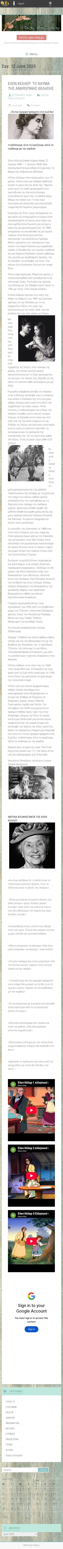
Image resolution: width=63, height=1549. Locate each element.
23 (12, 1503)
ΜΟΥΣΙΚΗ (10, 1428)
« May (4, 1517)
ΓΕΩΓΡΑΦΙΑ (11, 1407)
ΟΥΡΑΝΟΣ (10, 1433)
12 (37, 1493)
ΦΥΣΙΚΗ (9, 1450)
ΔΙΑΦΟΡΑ (10, 1417)
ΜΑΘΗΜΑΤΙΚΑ (12, 1423)
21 (54, 1498)
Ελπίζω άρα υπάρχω (31, 37)
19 (37, 1498)
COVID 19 (10, 1401)
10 (20, 1493)
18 (29, 1498)
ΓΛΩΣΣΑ (44, 95)
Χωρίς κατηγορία (16, 98)
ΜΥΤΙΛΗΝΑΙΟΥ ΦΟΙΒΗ (22, 95)
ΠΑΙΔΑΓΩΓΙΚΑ (12, 1439)
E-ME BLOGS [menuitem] (14, 3)
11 (29, 1493)
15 (3, 1498)
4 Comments (35, 105)
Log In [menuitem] (21, 3)
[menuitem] (5, 3)
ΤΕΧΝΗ (9, 1444)
